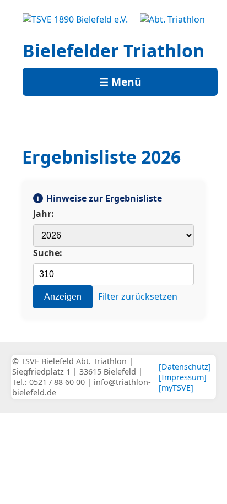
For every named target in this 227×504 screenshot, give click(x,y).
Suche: (47, 253)
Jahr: (43, 214)
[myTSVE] (176, 387)
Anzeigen (63, 296)
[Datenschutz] (185, 366)
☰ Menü (120, 81)
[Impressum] (183, 377)
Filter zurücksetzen (137, 296)
